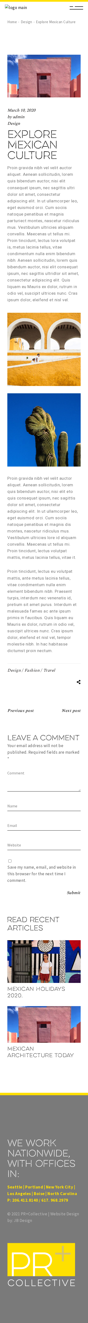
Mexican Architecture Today (40, 1052)
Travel (49, 670)
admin (18, 117)
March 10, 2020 (21, 110)
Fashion (32, 670)
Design (26, 22)
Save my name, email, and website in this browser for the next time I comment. (41, 874)
